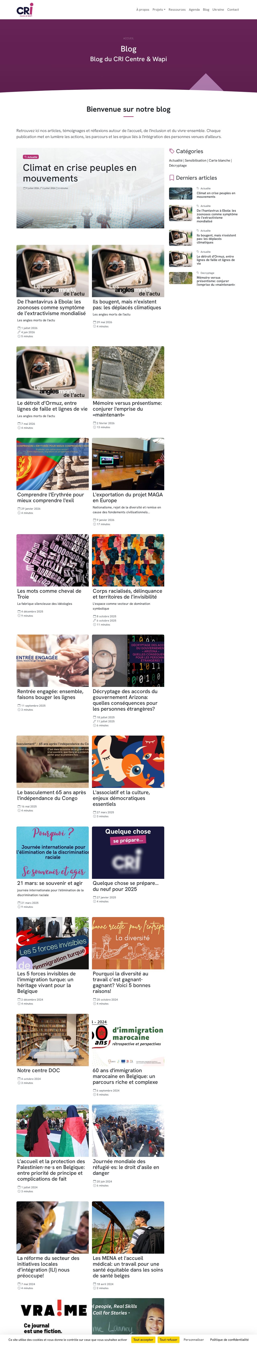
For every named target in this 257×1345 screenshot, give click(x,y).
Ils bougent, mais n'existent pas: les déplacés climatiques (127, 304)
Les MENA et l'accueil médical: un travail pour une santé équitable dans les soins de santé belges (128, 1267)
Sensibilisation (195, 160)
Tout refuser (168, 1340)
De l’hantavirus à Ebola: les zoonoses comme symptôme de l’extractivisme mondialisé (51, 307)
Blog (206, 9)
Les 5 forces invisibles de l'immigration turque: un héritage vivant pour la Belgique (46, 982)
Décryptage (178, 165)
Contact (233, 9)
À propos (142, 9)
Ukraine (218, 9)
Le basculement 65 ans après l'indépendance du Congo (51, 795)
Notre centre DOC (38, 1070)
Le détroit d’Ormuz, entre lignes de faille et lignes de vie (52, 406)
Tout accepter (143, 1340)
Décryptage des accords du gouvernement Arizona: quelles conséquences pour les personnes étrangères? (125, 700)
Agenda (194, 9)
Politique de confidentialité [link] (229, 1340)
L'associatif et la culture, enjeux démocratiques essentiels (121, 798)
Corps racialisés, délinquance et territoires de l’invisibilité (127, 593)
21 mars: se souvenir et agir (50, 883)
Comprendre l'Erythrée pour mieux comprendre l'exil (50, 497)
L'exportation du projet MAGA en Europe (128, 497)
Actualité (176, 160)
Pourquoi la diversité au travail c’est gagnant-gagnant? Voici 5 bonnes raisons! (121, 982)
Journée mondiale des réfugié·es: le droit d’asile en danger (126, 1167)
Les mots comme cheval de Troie (49, 593)
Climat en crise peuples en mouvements (80, 172)
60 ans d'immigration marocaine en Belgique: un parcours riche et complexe (125, 1076)
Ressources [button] (177, 9)
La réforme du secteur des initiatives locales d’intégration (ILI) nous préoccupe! (48, 1267)
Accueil (128, 38)
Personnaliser (194, 1340)
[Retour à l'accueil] (25, 10)
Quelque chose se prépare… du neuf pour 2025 (126, 886)
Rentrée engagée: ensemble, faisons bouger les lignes (50, 694)
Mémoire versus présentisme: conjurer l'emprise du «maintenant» (127, 409)
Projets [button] (158, 9)
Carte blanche (219, 160)
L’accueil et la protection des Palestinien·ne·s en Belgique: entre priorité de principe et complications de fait (51, 1170)
